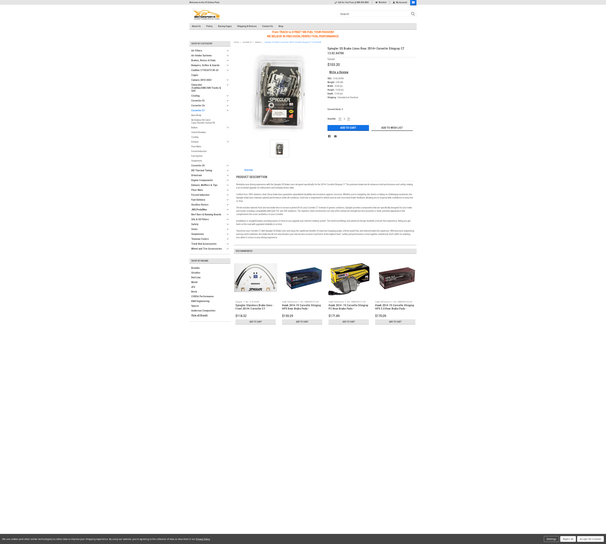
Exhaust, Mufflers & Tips (204, 185)
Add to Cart (255, 321)
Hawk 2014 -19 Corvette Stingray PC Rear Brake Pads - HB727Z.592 (348, 309)
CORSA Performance (202, 296)
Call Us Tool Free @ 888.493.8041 (353, 2)
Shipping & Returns (247, 26)
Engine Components (202, 180)
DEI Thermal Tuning (201, 170)
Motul (194, 282)
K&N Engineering (200, 301)
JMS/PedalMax (199, 209)
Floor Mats (196, 146)
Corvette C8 (198, 165)
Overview (248, 170)
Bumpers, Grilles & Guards (205, 65)
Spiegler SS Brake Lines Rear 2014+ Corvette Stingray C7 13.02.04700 (292, 42)
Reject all (568, 539)
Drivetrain (196, 175)
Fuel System (196, 156)
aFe (193, 286)
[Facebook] (329, 136)
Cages (194, 75)
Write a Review (338, 72)
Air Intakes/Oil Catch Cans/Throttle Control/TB (203, 121)
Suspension (196, 160)
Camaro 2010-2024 (201, 79)
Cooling (195, 95)
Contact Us (267, 26)
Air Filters (196, 50)
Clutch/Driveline (198, 132)
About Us (196, 26)
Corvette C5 (198, 100)
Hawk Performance (289, 302)
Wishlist (382, 2)
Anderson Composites (203, 310)
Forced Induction (199, 151)
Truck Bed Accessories (204, 243)
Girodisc (195, 272)
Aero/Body (196, 115)
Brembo (195, 267)
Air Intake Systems (201, 55)
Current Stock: (335, 109)
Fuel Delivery (198, 199)
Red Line (196, 277)
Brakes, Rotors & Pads (203, 60)
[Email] (335, 136)
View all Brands (199, 315)
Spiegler (239, 302)
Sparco (195, 305)
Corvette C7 (198, 110)
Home (236, 42)
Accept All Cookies (590, 539)
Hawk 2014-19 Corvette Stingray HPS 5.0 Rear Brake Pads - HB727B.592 (394, 309)
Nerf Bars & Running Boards (206, 214)
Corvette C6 (198, 105)
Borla (194, 291)
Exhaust (195, 141)
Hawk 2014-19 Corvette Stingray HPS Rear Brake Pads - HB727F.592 (301, 309)
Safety (194, 224)
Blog (281, 26)
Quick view (255, 297)
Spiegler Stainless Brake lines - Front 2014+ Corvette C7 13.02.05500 (254, 309)
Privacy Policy (203, 539)
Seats (194, 229)
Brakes (194, 127)
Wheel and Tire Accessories (206, 248)
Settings (551, 539)
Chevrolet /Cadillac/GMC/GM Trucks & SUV (206, 87)
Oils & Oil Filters (200, 219)
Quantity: (331, 118)
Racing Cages (225, 26)
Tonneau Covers (200, 238)
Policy (209, 26)
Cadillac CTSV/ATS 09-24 (204, 70)
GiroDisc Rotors (199, 204)
